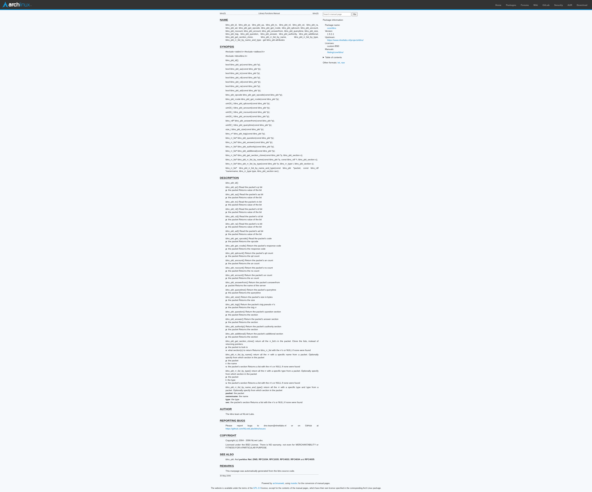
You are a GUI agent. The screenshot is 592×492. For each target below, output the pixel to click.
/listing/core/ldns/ (335, 52)
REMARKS (227, 465)
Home (498, 5)
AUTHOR (226, 409)
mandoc (294, 483)
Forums (525, 5)
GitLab (546, 5)
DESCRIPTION (229, 177)
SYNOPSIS (227, 46)
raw (343, 62)
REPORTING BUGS (232, 420)
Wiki (535, 5)
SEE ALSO (227, 454)
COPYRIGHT (228, 435)
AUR (569, 5)
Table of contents (333, 57)
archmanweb (278, 483)
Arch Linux (17, 5)
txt (339, 62)
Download (582, 5)
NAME (224, 19)
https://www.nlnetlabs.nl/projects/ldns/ (345, 40)
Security (558, 5)
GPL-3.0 (257, 488)
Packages (511, 5)
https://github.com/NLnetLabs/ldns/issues (246, 428)
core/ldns (331, 28)
